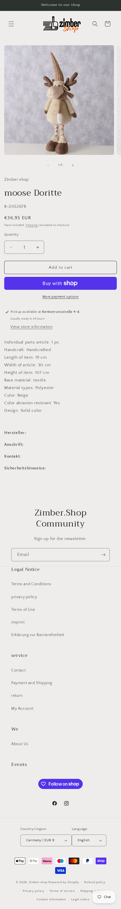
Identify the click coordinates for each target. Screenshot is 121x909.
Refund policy (94, 882)
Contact (18, 670)
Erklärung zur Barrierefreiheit (37, 635)
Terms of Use (23, 609)
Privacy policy (33, 891)
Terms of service (62, 891)
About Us (19, 744)
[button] (11, 24)
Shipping (32, 225)
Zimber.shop (38, 882)
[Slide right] (73, 165)
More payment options (60, 297)
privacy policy (24, 597)
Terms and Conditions (31, 584)
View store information (31, 327)
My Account (22, 708)
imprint (17, 622)
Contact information (51, 899)
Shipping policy (92, 891)
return (17, 695)
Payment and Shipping (31, 683)
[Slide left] (48, 165)
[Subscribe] (103, 554)
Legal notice (80, 899)
